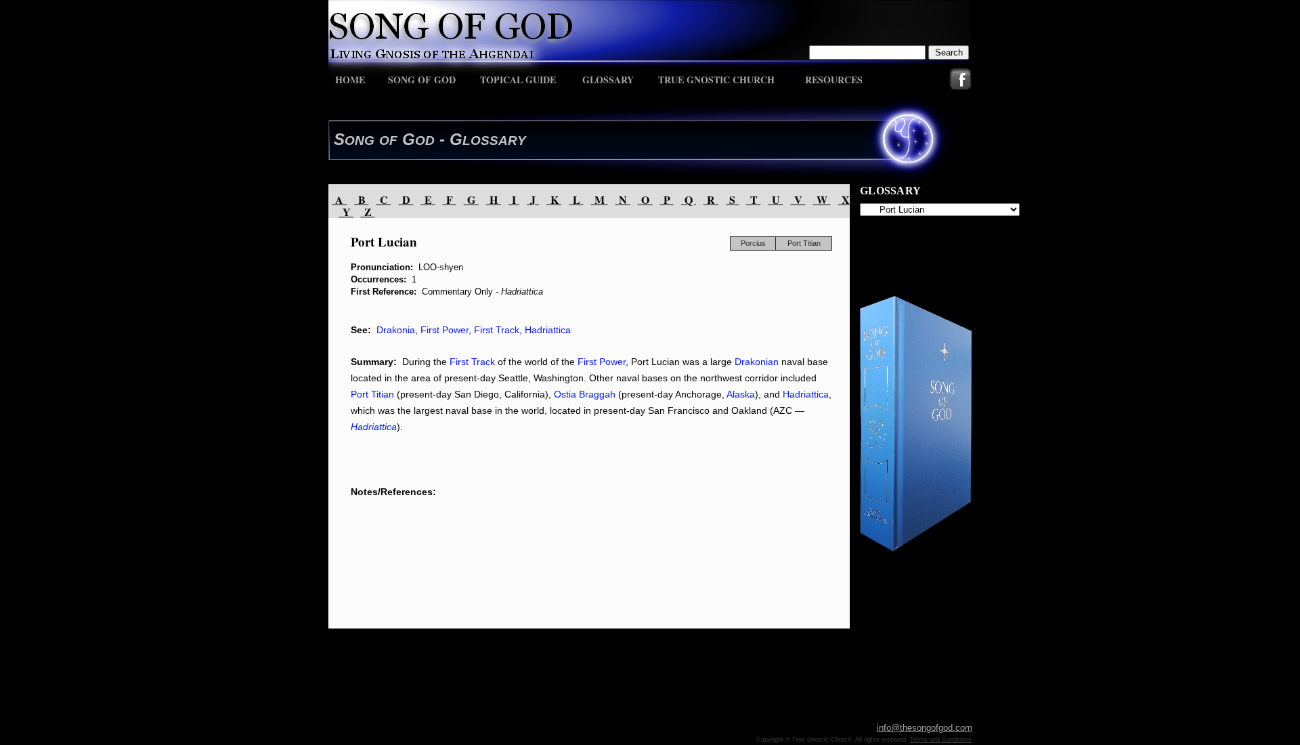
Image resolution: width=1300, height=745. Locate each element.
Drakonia (395, 329)
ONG (359, 140)
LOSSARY (494, 140)
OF (388, 140)
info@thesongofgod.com (924, 728)
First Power (444, 329)
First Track (496, 329)
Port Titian (372, 394)
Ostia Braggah (584, 394)
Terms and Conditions (941, 739)
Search (949, 52)
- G (448, 139)
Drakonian (757, 361)
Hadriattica (548, 329)
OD (425, 140)
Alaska (741, 394)
